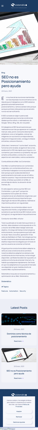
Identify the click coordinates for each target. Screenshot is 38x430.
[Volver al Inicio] (19, 6)
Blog (3, 73)
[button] (2, 6)
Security (23, 291)
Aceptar (19, 411)
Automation (13, 291)
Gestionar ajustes (19, 422)
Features (4, 291)
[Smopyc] (4, 429)
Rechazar (19, 417)
